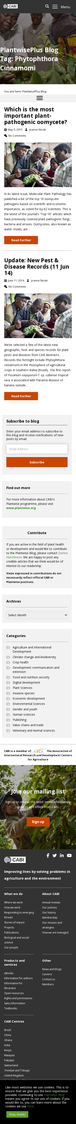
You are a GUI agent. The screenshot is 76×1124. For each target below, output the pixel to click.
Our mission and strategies (52, 925)
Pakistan (9, 1060)
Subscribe (37, 462)
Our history (49, 912)
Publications (11, 932)
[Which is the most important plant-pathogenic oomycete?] (38, 165)
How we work (12, 907)
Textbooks (10, 1008)
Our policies (49, 907)
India (7, 1045)
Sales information (14, 1003)
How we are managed (55, 932)
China (7, 1035)
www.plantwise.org (21, 508)
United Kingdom (14, 1075)
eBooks (8, 973)
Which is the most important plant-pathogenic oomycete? (35, 115)
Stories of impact (14, 922)
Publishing (19, 720)
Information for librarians (13, 985)
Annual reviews (51, 902)
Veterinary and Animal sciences (34, 730)
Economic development (29, 698)
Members (48, 984)
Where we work (13, 902)
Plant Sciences (22, 688)
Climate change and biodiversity (34, 657)
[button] (48, 855)
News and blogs (51, 969)
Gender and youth (25, 709)
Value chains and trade (28, 725)
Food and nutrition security (31, 677)
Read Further (21, 240)
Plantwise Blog (54, 1095)
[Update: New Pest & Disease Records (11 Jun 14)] (38, 315)
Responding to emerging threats (19, 915)
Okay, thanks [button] (17, 1114)
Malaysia (9, 1055)
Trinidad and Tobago (17, 1070)
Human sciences (24, 714)
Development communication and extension (36, 669)
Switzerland (11, 1065)
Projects (9, 927)
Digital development (26, 682)
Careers (47, 974)
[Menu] (40, 98)
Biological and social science (16, 940)
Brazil (7, 1030)
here (30, 1106)
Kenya (7, 1050)
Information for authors (18, 978)
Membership (49, 917)
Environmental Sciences (29, 704)
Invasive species (24, 693)
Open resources (14, 993)
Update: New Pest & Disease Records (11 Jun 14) (36, 266)
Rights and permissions (18, 998)
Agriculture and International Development (32, 649)
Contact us (48, 979)
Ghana (8, 1040)
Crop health (20, 662)
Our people (11, 947)
